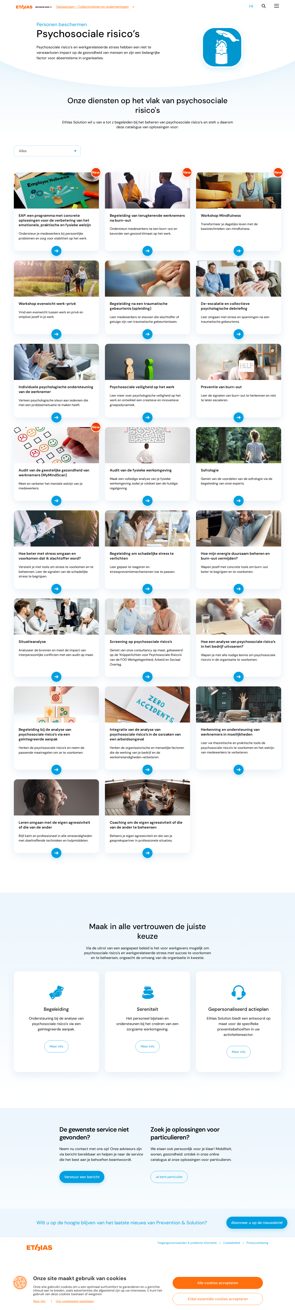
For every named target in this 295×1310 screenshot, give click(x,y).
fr (251, 6)
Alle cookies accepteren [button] (217, 1282)
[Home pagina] (34, 7)
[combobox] (47, 151)
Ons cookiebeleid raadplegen (75, 1301)
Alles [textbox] (23, 151)
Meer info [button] (39, 1301)
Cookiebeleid (231, 1243)
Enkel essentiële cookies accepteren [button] (218, 1299)
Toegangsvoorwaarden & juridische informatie (187, 1243)
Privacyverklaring (257, 1243)
